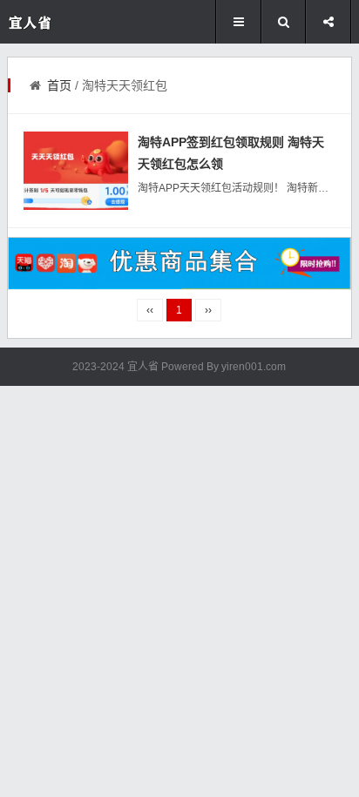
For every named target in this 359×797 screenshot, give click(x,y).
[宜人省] (59, 22)
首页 (59, 85)
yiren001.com (253, 367)
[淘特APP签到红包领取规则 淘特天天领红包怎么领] (76, 171)
